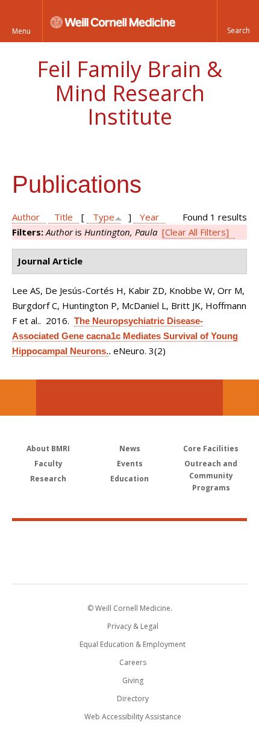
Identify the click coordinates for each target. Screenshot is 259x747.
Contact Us (241, 398)
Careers (132, 662)
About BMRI (48, 448)
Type (103, 217)
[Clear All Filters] (195, 232)
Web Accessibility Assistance (132, 716)
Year (149, 217)
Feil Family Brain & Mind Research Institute (129, 92)
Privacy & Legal (132, 626)
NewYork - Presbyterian (130, 564)
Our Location (18, 398)
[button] (238, 21)
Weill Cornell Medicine (129, 539)
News (129, 448)
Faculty (48, 463)
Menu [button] (21, 31)
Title (63, 217)
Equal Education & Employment (133, 644)
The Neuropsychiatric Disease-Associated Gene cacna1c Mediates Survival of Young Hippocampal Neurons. (125, 336)
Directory (133, 698)
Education (129, 479)
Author (26, 217)
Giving (132, 680)
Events (130, 463)
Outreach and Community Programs (210, 475)
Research (48, 479)
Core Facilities (211, 448)
